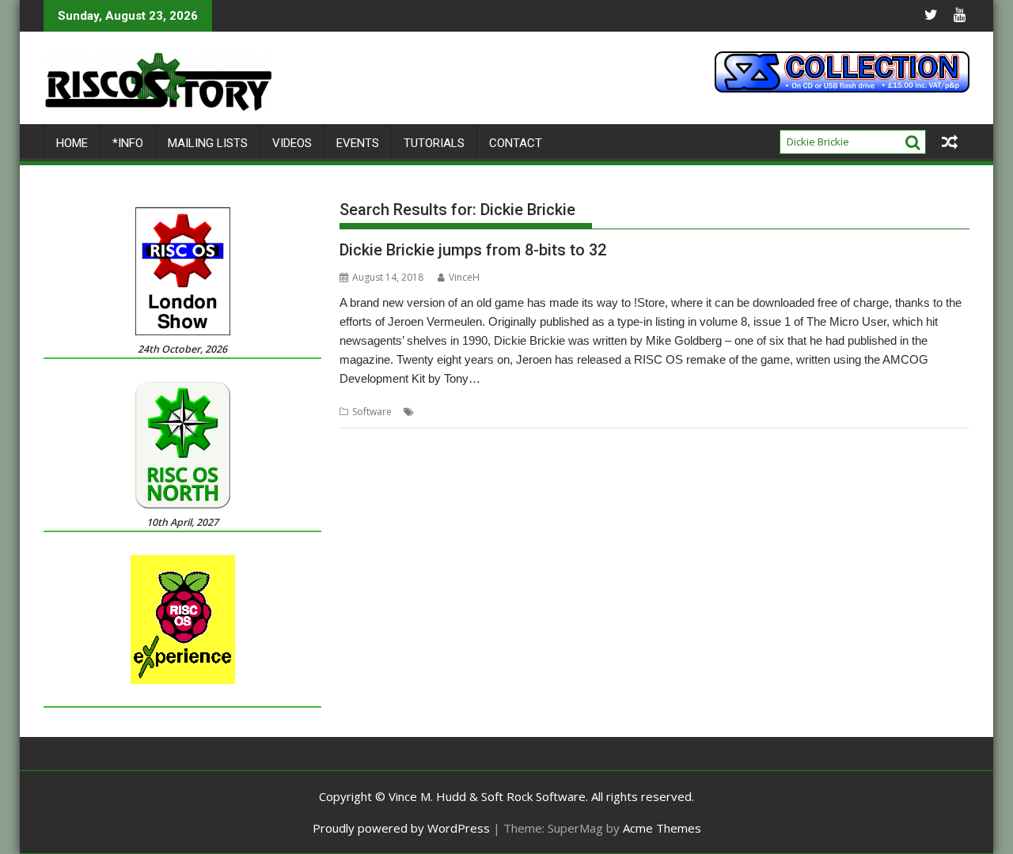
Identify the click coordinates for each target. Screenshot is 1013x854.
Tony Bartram (879, 411)
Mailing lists (208, 143)
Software (372, 411)
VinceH (464, 277)
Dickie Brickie (637, 411)
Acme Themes (662, 828)
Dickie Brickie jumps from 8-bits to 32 (473, 249)
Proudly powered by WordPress (401, 828)
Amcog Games (568, 411)
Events (357, 143)
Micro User (817, 411)
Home (72, 143)
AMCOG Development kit (473, 411)
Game (686, 411)
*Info (127, 143)
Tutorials (434, 143)
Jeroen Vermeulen (747, 411)
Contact (515, 143)
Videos (292, 143)
